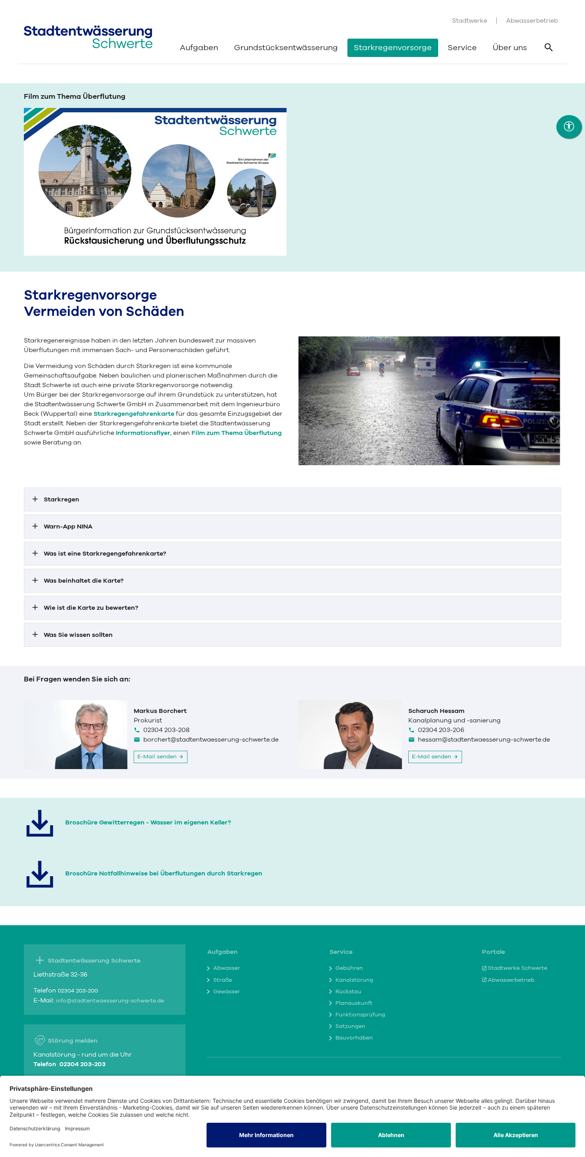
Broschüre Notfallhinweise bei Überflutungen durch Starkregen (163, 873)
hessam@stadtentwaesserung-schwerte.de (484, 739)
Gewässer (226, 992)
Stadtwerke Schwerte (517, 968)
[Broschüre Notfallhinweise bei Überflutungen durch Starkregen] (40, 874)
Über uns (510, 48)
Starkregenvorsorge (393, 48)
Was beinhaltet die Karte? (84, 581)
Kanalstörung (354, 980)
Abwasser (226, 968)
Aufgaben (199, 48)
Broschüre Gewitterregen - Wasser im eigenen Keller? (148, 822)
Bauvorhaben (354, 1038)
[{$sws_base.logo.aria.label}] (88, 36)
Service (462, 48)
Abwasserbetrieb (532, 21)
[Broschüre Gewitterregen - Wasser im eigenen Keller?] (40, 823)
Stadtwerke (469, 21)
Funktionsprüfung (360, 1015)
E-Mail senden (157, 757)
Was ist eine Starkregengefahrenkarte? (105, 553)
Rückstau (348, 992)
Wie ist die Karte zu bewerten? (91, 608)
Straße (222, 980)
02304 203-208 (166, 730)
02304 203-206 (441, 730)
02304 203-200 (78, 991)
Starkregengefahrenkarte (134, 414)
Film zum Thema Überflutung (236, 433)
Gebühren (349, 968)
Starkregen (61, 499)
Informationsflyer (143, 433)
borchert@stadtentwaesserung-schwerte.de (211, 739)
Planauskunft (353, 1003)
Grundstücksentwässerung (286, 48)
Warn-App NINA (68, 526)
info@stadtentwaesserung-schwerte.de (110, 1001)
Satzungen (350, 1026)
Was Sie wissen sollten (78, 635)
